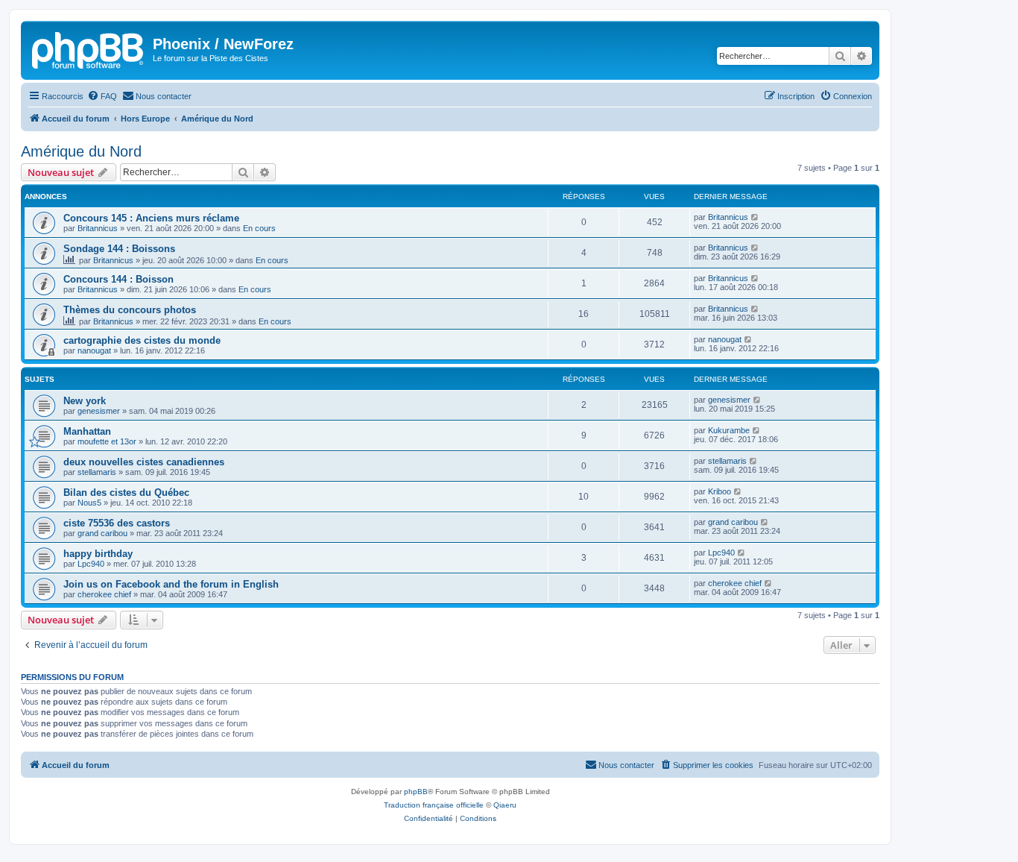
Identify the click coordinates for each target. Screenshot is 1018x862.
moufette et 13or (107, 441)
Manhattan (87, 431)
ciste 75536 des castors (116, 523)
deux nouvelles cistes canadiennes (143, 462)
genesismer (99, 410)
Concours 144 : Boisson (118, 279)
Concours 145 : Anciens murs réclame (151, 218)
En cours (259, 228)
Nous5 (89, 502)
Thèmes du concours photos (129, 309)
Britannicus (98, 228)
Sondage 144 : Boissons (119, 248)
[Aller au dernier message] (755, 217)
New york (84, 400)
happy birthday (98, 553)
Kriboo (719, 491)
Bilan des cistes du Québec (126, 492)
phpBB (416, 791)
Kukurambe (729, 430)
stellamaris (97, 472)
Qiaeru (504, 805)
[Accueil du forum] (89, 48)
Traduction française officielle (434, 805)
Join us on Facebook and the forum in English (171, 584)
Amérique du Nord (81, 151)
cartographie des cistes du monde (142, 340)
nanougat (94, 350)
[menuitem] (102, 96)
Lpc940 (91, 563)
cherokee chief (104, 594)
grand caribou (102, 533)
